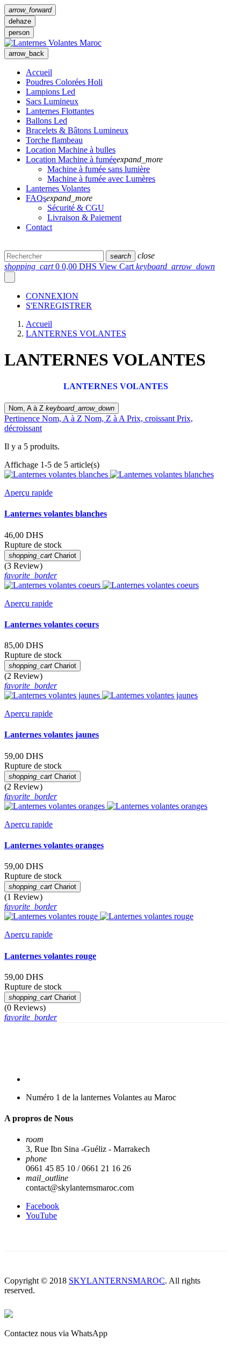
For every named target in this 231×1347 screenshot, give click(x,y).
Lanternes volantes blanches (55, 513)
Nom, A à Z (61, 408)
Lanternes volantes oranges (54, 845)
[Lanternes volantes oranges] (157, 806)
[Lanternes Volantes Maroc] (53, 42)
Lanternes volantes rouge (50, 956)
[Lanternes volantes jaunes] (150, 695)
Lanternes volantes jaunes (51, 734)
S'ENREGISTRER (59, 305)
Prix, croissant (152, 418)
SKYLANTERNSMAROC (117, 1280)
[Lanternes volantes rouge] (146, 916)
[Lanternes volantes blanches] (162, 474)
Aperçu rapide (28, 492)
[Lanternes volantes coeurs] (151, 585)
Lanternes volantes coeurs (51, 624)
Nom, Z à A (105, 418)
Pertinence (23, 418)
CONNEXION (52, 295)
